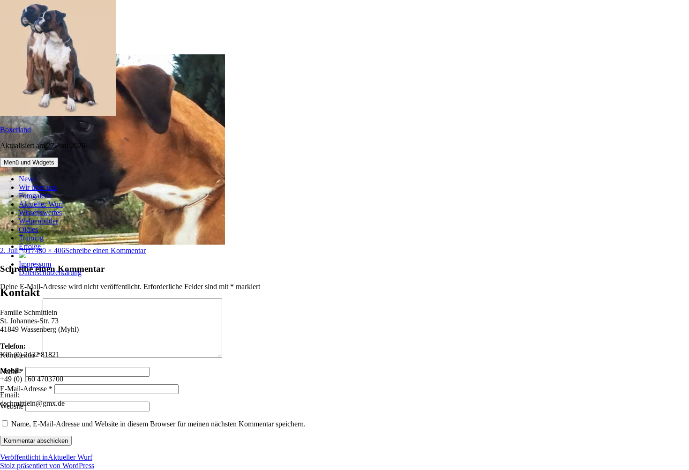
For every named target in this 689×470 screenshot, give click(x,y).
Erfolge (30, 246)
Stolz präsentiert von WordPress (47, 466)
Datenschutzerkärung (50, 272)
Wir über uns (38, 187)
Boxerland (15, 130)
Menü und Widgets (29, 162)
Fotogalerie (35, 196)
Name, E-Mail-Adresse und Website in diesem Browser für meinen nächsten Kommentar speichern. (158, 424)
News (27, 179)
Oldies (28, 229)
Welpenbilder (38, 221)
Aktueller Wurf (41, 204)
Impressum (35, 264)
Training (31, 238)
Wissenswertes (40, 212)
